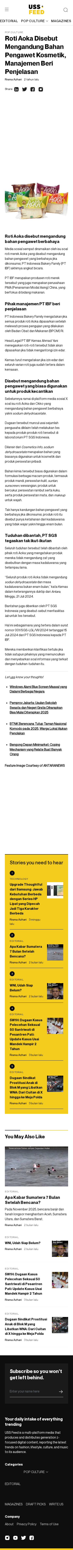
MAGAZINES (14, 1504)
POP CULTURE (33, 21)
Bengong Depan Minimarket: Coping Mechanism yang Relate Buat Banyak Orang (36, 749)
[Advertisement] (36, 138)
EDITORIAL (12, 1484)
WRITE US (56, 1504)
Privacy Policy (26, 1524)
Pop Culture (14, 32)
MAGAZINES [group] (61, 21)
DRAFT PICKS (36, 1504)
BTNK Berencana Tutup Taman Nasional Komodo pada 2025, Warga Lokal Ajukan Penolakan (38, 728)
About (9, 1524)
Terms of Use (49, 1524)
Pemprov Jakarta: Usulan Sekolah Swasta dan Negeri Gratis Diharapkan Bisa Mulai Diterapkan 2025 (36, 707)
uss (12, 677)
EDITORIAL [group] (9, 21)
